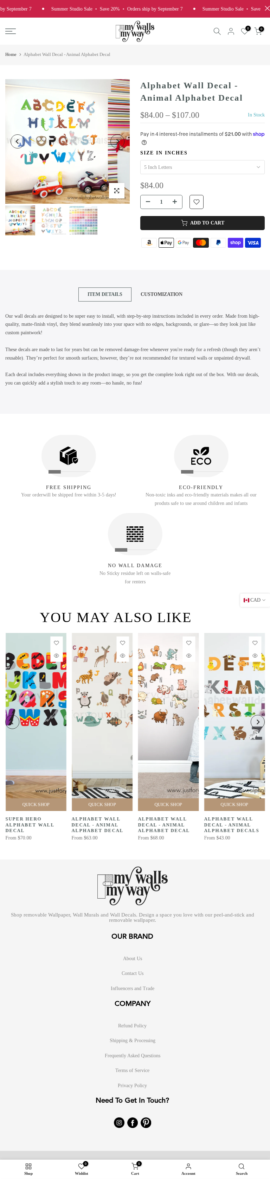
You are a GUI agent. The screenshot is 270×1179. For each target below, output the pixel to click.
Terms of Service (132, 1070)
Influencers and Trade (132, 988)
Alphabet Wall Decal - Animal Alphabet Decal (97, 824)
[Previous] (18, 141)
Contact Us (132, 973)
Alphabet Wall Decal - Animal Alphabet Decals (231, 824)
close (265, 8)
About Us (132, 958)
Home (11, 54)
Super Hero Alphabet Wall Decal (29, 824)
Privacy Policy (132, 1085)
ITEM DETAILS (105, 294)
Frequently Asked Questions (132, 1055)
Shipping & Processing (132, 1040)
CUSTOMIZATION (161, 294)
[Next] (117, 141)
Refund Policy (132, 1025)
